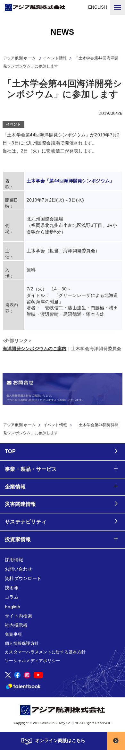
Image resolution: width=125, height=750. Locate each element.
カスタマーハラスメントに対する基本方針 (45, 652)
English (12, 606)
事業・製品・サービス (31, 469)
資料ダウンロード (23, 578)
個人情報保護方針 (22, 643)
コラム (12, 596)
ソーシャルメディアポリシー (32, 660)
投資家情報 (18, 539)
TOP (10, 451)
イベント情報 (55, 58)
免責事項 (13, 634)
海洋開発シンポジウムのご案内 (35, 348)
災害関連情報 (20, 504)
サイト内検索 (18, 615)
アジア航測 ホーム (19, 425)
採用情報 (14, 559)
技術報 (12, 587)
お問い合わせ (18, 569)
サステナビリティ (25, 521)
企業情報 (15, 486)
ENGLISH (97, 7)
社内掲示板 (16, 625)
